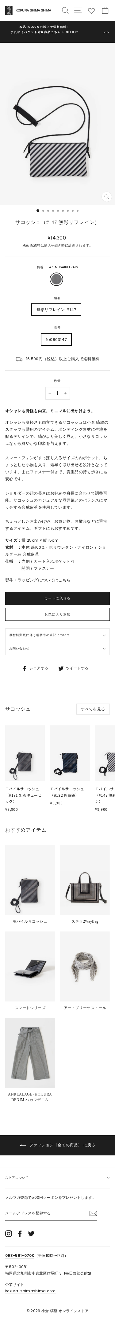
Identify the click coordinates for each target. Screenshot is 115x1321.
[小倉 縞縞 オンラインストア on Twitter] (31, 1233)
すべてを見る (93, 709)
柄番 (57, 267)
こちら (64, 580)
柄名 (57, 298)
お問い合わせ (19, 648)
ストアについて (17, 1177)
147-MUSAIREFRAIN (56, 279)
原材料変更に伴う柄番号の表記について (39, 635)
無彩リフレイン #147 (56, 310)
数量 (57, 381)
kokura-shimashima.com (30, 1291)
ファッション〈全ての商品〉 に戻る (62, 1144)
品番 (57, 327)
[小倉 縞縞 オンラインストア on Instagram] (8, 1233)
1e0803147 (56, 339)
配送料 (35, 245)
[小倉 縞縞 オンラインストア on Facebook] (20, 1233)
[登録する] (93, 1213)
